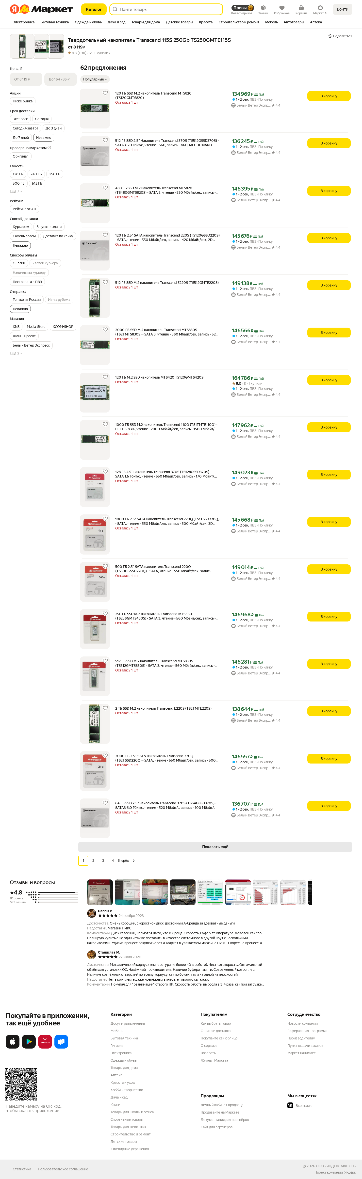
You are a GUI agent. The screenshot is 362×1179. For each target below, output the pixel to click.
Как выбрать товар (216, 1023)
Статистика (22, 1169)
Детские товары (124, 1142)
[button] (149, 53)
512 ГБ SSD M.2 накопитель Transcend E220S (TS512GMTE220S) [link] (167, 283)
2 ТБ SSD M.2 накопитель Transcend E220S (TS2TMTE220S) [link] (163, 708)
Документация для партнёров (225, 1120)
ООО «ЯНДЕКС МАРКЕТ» (336, 1166)
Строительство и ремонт (131, 1134)
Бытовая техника (124, 1038)
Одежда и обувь (124, 1060)
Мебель (117, 1031)
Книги (115, 1105)
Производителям (301, 1038)
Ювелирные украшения (130, 1149)
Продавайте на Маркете (220, 1112)
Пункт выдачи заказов (305, 1046)
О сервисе (209, 1046)
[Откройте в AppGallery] (45, 1047)
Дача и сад (119, 1097)
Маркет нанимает (301, 1053)
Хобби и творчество (127, 1090)
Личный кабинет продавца (222, 1105)
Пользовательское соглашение (63, 1169)
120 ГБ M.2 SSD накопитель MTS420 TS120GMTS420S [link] (159, 377)
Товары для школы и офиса (132, 1112)
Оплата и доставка (215, 1031)
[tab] (24, 23)
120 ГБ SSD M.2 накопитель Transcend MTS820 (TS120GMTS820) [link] (153, 95)
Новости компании (302, 1023)
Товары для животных (128, 1127)
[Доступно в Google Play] (29, 1047)
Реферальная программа (307, 1031)
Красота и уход (123, 1082)
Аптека (116, 1075)
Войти (342, 9)
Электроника (121, 1053)
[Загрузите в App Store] (12, 1047)
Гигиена (117, 1046)
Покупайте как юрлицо (219, 1038)
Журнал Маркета (214, 1060)
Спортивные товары (127, 1119)
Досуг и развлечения (128, 1023)
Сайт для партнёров (217, 1127)
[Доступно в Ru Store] (61, 1047)
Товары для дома (124, 1068)
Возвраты (208, 1053)
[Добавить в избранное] (105, 93)
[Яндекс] (350, 1172)
